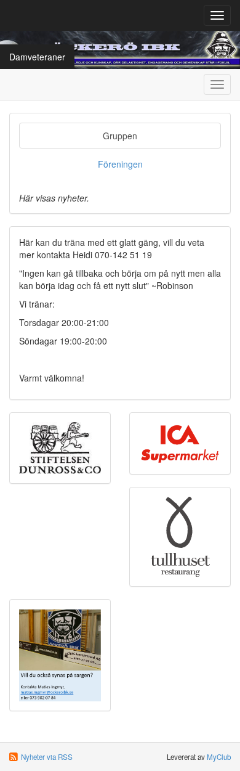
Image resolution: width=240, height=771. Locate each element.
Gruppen (120, 135)
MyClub (219, 757)
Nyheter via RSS (47, 757)
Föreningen (120, 164)
